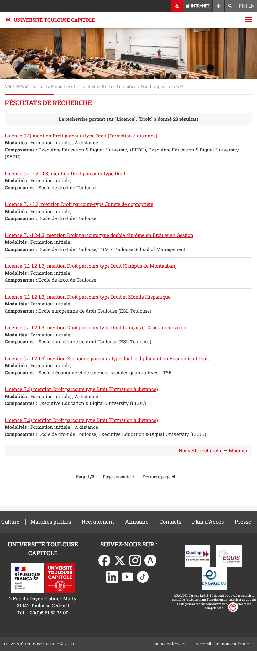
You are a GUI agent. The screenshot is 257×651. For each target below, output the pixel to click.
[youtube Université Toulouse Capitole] (128, 576)
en (251, 6)
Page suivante (117, 476)
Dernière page (157, 476)
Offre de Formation (118, 86)
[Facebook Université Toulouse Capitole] (104, 559)
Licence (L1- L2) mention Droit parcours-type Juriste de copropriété (79, 204)
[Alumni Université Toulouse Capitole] (150, 559)
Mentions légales (170, 644)
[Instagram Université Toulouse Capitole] (135, 559)
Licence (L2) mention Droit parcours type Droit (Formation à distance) (81, 389)
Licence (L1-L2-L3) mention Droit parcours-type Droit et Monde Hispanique (87, 297)
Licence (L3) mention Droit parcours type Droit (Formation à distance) (81, 420)
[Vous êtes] (177, 6)
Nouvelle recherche (201, 450)
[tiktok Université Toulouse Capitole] (143, 576)
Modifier (238, 450)
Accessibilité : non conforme (222, 644)
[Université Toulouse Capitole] (60, 577)
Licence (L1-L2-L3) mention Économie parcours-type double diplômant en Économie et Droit (107, 358)
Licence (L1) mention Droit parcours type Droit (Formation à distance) (81, 135)
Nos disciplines (155, 86)
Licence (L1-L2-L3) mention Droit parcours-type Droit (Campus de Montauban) (91, 266)
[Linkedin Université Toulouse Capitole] (112, 576)
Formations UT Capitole (73, 86)
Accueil (39, 86)
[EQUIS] (229, 555)
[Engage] (214, 578)
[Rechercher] (230, 6)
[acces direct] (218, 6)
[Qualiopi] (197, 555)
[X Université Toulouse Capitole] (120, 559)
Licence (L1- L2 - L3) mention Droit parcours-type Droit (65, 173)
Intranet (199, 6)
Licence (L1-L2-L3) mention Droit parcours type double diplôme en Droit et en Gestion (99, 235)
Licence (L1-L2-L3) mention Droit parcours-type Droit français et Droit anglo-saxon (95, 327)
